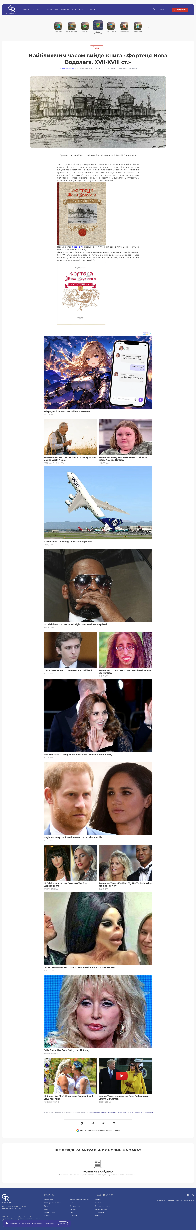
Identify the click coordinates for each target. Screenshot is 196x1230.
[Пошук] (154, 9)
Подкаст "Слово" (50, 1212)
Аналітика (73, 1215)
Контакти (91, 10)
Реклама (47, 1215)
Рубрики (35, 10)
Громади (65, 10)
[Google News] (187, 1195)
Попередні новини (96, 47)
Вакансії (179, 1200)
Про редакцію (100, 1212)
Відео (46, 1206)
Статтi (46, 1209)
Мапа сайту (161, 1200)
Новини (25, 10)
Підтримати (181, 10)
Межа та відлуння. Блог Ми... (80, 1199)
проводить (77, 247)
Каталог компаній (50, 10)
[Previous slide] (48, 27)
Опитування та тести (102, 1206)
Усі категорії (48, 1199)
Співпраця (170, 1200)
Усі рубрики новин (57, 1112)
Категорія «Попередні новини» (76, 1112)
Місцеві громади (101, 1209)
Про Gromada (78, 10)
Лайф (71, 1212)
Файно (62, 1223)
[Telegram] (92, 1123)
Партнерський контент (52, 1203)
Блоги (72, 1203)
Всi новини (73, 1209)
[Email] (114, 1123)
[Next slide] (148, 27)
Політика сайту (189, 1200)
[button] (81, 1123)
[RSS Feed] (193, 1195)
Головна (45, 1112)
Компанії (98, 1203)
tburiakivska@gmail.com (11, 1208)
